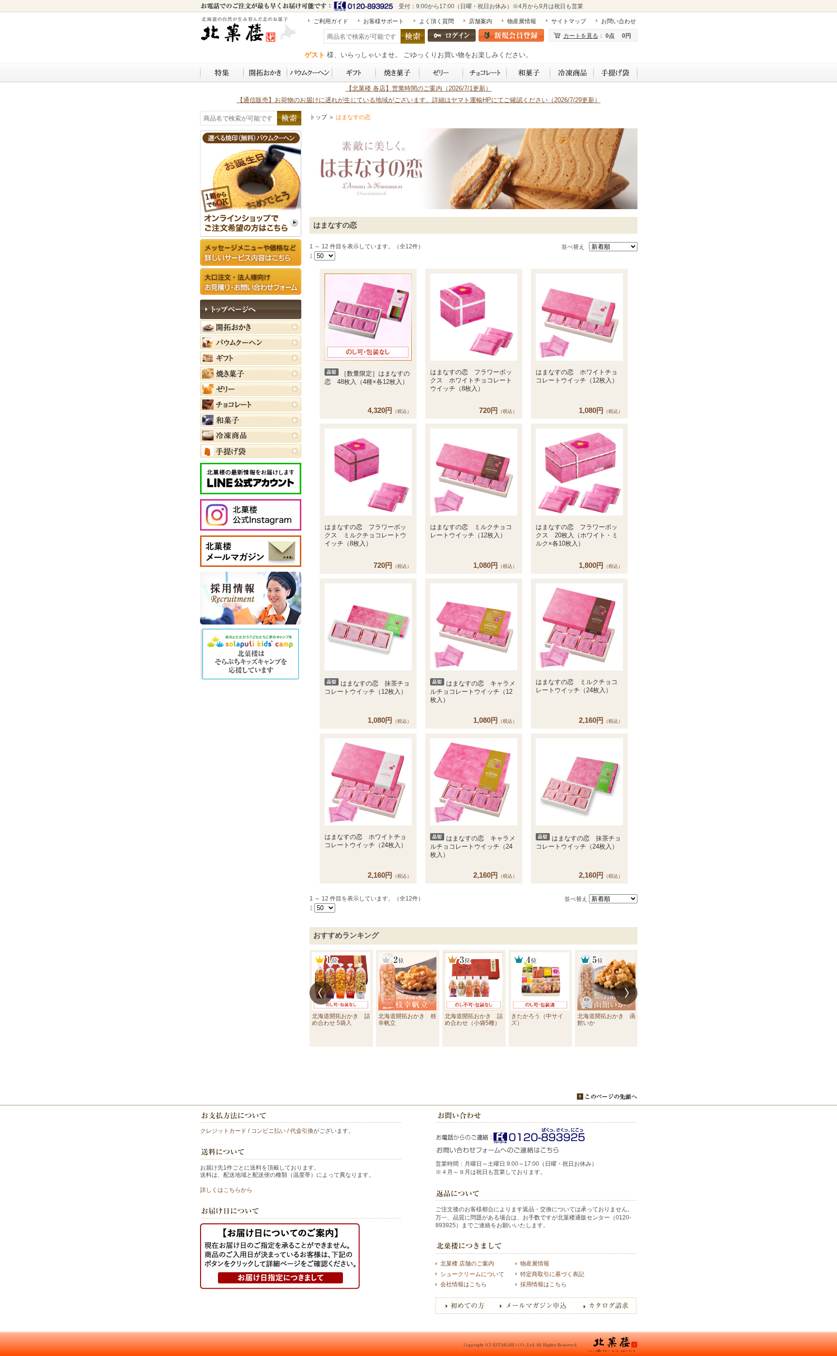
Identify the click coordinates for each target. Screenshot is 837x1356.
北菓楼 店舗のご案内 (467, 1263)
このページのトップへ (607, 1096)
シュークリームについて (472, 1274)
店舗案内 (480, 21)
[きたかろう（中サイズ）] (540, 981)
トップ (318, 117)
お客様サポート (383, 21)
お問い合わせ (618, 21)
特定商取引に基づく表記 (552, 1274)
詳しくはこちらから (226, 1190)
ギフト (354, 72)
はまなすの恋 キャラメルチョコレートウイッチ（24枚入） (472, 846)
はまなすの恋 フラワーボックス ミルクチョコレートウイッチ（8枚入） (365, 535)
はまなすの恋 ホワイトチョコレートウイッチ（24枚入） (366, 841)
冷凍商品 (572, 72)
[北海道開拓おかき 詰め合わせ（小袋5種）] (474, 981)
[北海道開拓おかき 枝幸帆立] (407, 981)
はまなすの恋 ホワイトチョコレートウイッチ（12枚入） (577, 376)
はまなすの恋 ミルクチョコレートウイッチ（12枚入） (471, 531)
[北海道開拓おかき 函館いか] (606, 981)
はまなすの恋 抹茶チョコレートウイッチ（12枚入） (367, 687)
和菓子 (528, 72)
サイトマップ (568, 21)
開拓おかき (265, 72)
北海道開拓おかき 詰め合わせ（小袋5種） (474, 1019)
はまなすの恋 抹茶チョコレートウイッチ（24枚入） (578, 842)
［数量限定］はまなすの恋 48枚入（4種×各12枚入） (367, 377)
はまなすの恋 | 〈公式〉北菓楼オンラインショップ (249, 33)
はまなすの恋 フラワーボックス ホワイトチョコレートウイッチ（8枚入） (471, 380)
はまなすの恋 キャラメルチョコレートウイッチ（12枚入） (472, 691)
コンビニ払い (268, 1130)
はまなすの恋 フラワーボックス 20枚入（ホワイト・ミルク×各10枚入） (577, 535)
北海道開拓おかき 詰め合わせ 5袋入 (341, 1019)
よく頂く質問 (436, 21)
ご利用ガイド (330, 21)
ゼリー (441, 72)
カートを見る (580, 35)
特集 (222, 72)
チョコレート (485, 72)
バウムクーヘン (309, 72)
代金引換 (301, 1130)
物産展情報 (521, 21)
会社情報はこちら (463, 1284)
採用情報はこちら (543, 1284)
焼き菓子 (397, 72)
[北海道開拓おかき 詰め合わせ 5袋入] (341, 981)
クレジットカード (223, 1130)
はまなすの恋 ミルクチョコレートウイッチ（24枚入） (577, 686)
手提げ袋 (615, 72)
